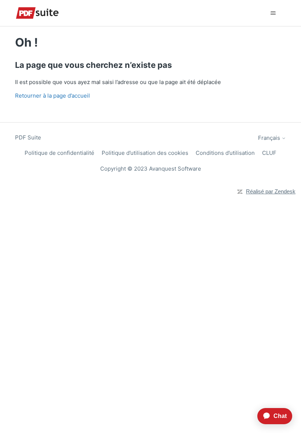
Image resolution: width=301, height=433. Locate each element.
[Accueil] (37, 13)
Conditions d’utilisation (225, 152)
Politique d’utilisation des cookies (145, 152)
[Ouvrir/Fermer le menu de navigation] (273, 13)
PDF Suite (28, 137)
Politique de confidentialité (59, 152)
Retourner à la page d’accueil (52, 95)
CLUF (269, 152)
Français (270, 138)
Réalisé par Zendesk (270, 191)
